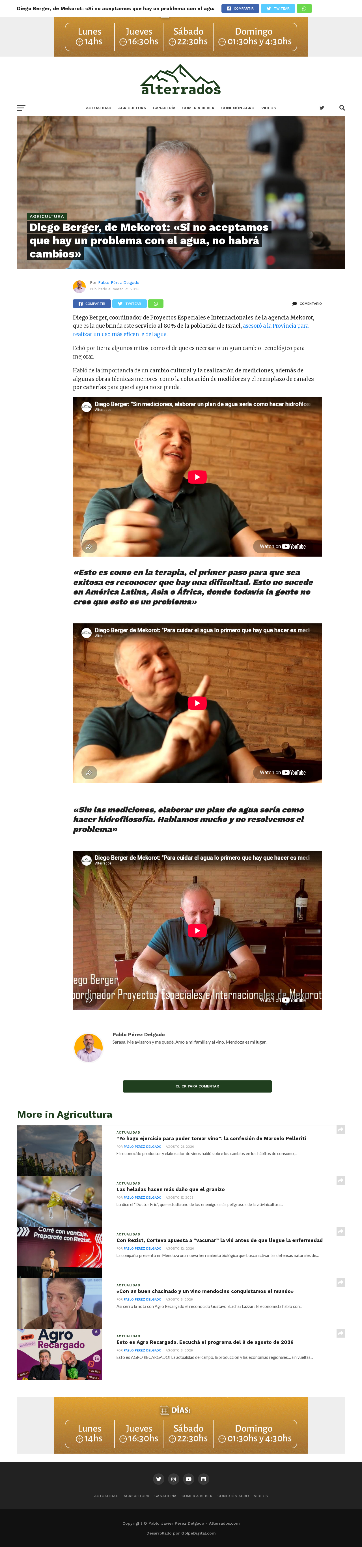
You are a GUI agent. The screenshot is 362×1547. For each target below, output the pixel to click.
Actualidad (98, 108)
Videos (268, 108)
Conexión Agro (238, 108)
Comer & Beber (198, 108)
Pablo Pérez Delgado (118, 282)
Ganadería (164, 108)
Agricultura (132, 108)
